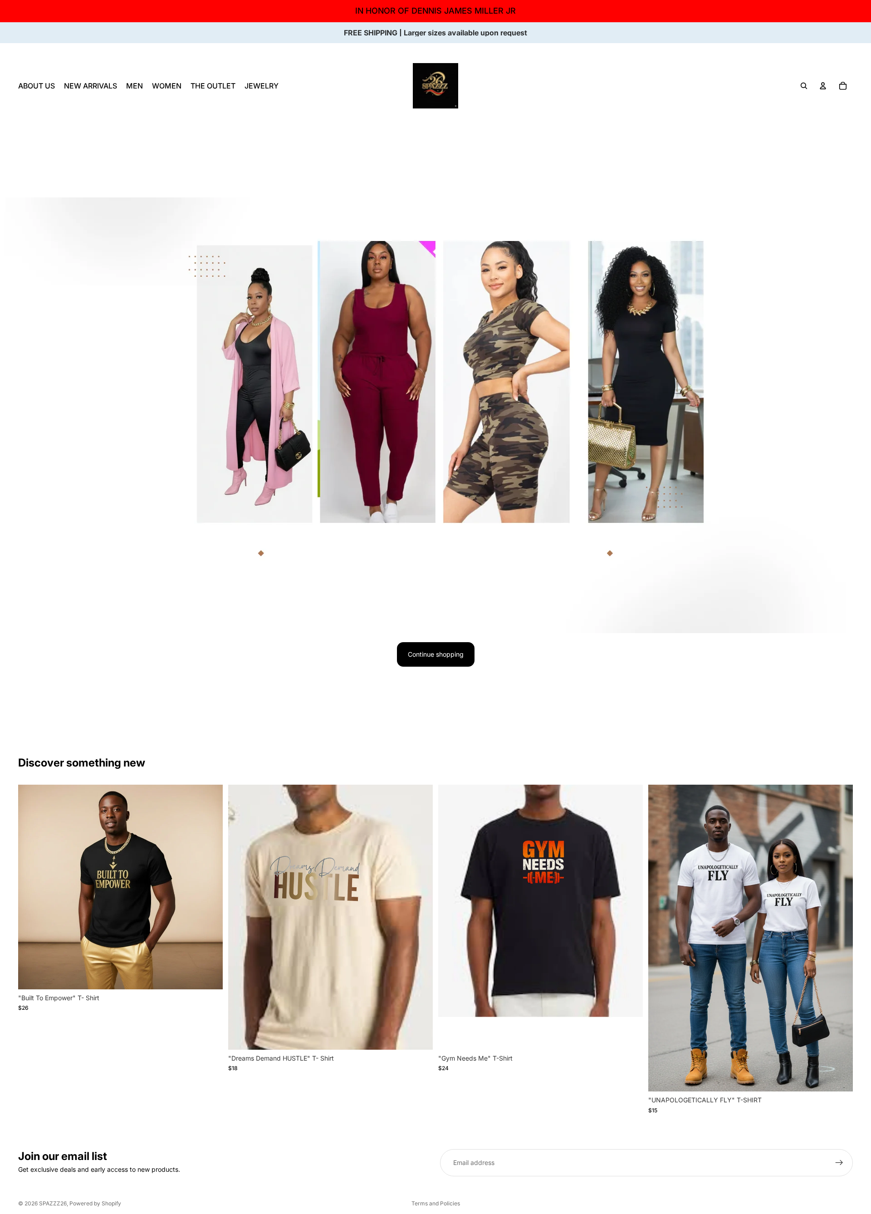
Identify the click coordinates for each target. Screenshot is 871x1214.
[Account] (823, 86)
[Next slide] (209, 887)
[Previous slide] (31, 887)
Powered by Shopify (95, 1203)
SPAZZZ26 (53, 1203)
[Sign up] (839, 1162)
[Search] (804, 86)
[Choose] (209, 975)
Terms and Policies (435, 1203)
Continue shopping (436, 654)
